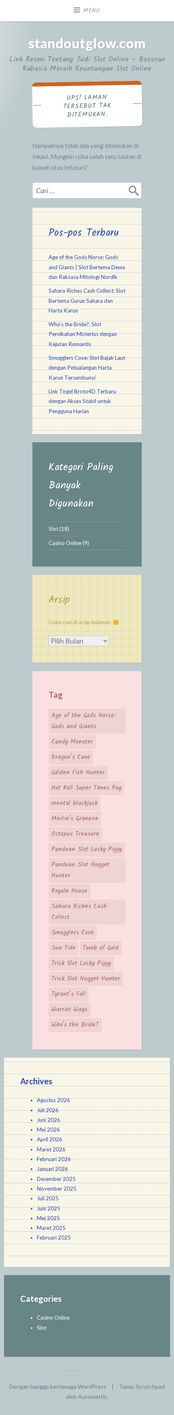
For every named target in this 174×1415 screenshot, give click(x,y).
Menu (91, 10)
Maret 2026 (51, 1149)
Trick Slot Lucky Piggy (81, 963)
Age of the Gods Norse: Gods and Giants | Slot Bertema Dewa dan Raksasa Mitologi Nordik (87, 267)
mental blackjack (74, 803)
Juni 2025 (48, 1208)
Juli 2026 (48, 1110)
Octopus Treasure (75, 834)
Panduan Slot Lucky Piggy (86, 849)
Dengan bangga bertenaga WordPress (57, 1386)
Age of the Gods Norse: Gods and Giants (83, 721)
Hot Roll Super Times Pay (86, 788)
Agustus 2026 (53, 1100)
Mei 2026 (48, 1129)
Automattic (92, 1396)
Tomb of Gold (101, 948)
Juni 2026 (48, 1120)
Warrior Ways (69, 1009)
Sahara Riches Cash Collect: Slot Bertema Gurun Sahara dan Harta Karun (87, 300)
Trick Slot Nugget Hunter (85, 979)
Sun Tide (63, 948)
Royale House (69, 891)
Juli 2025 (48, 1198)
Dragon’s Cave (70, 757)
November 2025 (56, 1188)
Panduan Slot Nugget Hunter (80, 870)
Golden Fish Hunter (78, 772)
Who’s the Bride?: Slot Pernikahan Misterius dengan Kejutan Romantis (83, 334)
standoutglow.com (87, 43)
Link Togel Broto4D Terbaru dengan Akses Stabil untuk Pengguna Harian (82, 401)
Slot (53, 529)
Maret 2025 (51, 1228)
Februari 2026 (54, 1159)
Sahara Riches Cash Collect (79, 912)
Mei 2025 (48, 1218)
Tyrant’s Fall (68, 994)
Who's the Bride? (75, 1025)
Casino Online (65, 543)
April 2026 (49, 1139)
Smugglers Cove (72, 933)
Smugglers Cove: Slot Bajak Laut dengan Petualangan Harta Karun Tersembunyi (87, 368)
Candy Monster (72, 742)
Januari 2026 (52, 1169)
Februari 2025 (54, 1237)
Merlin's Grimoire (74, 819)
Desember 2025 (56, 1179)
